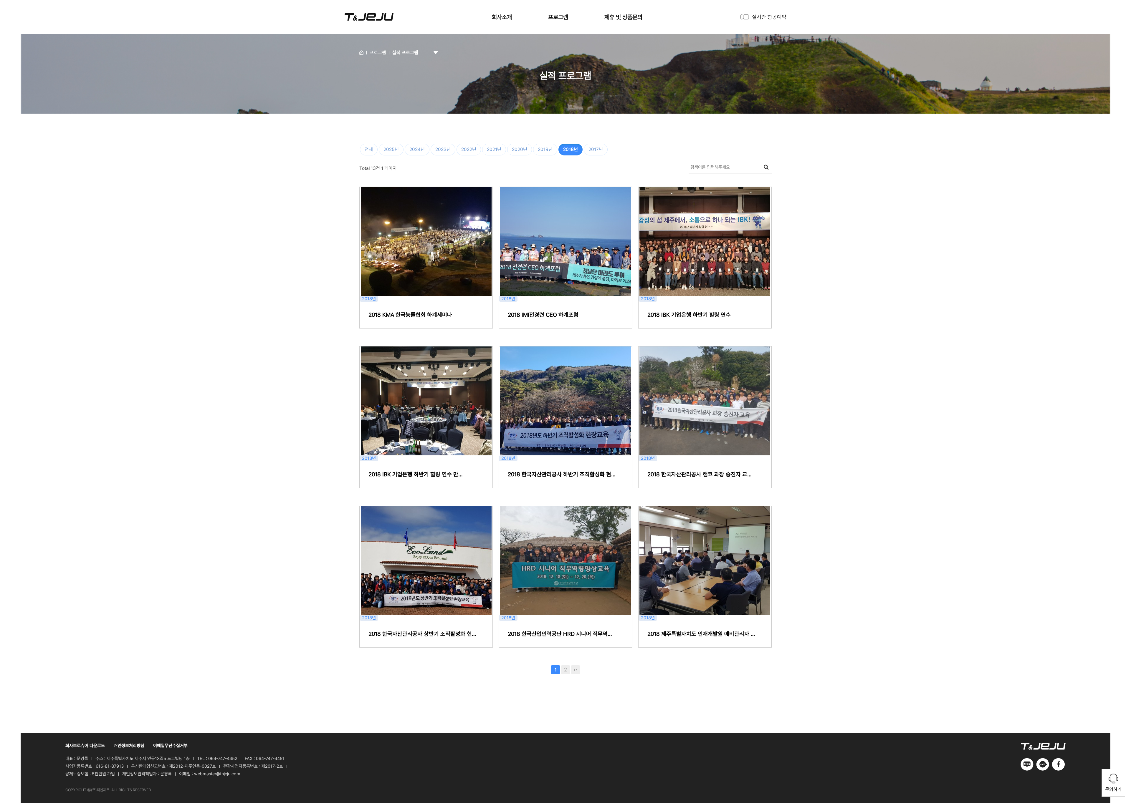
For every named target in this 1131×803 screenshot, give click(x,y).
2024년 (417, 149)
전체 (369, 149)
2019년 (545, 149)
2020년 (519, 149)
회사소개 (502, 17)
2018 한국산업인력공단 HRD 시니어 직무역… (560, 634)
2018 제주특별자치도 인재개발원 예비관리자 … (701, 634)
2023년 (443, 149)
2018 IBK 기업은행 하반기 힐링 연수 (689, 314)
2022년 (468, 149)
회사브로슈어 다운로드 (85, 745)
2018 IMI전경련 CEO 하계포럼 (543, 314)
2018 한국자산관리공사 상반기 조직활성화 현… (422, 634)
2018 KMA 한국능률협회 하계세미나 (410, 314)
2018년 (570, 149)
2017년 (595, 149)
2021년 (494, 149)
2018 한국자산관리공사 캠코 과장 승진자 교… (699, 474)
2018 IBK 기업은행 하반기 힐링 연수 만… (415, 474)
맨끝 (575, 669)
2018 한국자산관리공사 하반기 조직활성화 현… (562, 474)
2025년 (391, 149)
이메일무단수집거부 (170, 745)
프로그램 (558, 17)
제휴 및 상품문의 (623, 17)
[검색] (766, 167)
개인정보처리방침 (129, 745)
